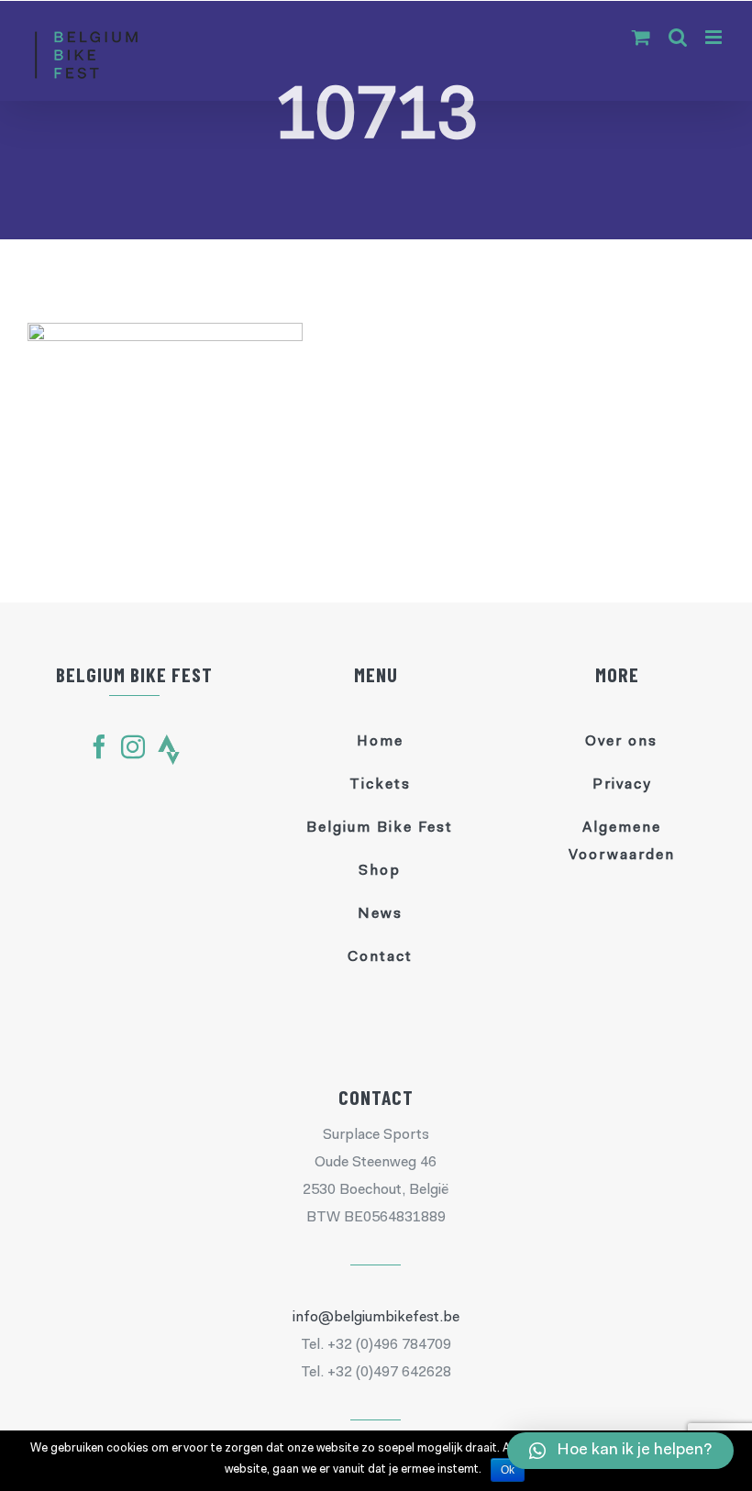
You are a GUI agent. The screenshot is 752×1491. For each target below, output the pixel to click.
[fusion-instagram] (133, 746)
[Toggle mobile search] (678, 37)
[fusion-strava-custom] (168, 749)
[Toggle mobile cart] (641, 37)
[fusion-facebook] (99, 746)
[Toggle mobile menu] (714, 37)
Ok (507, 1469)
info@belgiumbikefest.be (376, 1317)
